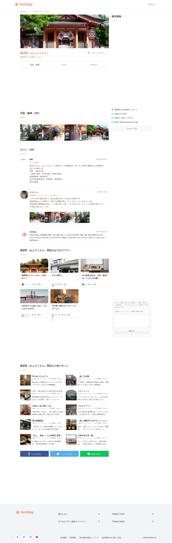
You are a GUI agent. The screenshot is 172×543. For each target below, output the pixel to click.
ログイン (152, 4)
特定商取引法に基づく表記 (111, 537)
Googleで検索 (132, 128)
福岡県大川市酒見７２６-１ (126, 109)
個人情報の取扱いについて (89, 537)
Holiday (23, 4)
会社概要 (63, 537)
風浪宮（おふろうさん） (35, 53)
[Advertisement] (64, 90)
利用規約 (73, 537)
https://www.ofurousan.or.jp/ (126, 122)
